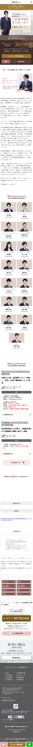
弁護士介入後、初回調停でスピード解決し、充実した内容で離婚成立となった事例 (16, 380)
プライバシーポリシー (6, 697)
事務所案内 (17, 658)
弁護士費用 (9, 677)
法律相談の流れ (22, 673)
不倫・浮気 (8, 371)
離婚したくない (5, 422)
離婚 (3, 371)
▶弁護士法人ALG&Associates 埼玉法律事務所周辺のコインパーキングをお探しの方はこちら (16, 519)
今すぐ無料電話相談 (17, 56)
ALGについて (21, 675)
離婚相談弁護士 (16, 731)
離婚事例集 (21, 677)
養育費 (23, 371)
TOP (7, 673)
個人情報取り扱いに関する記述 (8, 700)
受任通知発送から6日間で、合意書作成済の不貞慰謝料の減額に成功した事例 (16, 429)
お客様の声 (9, 679)
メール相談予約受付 (17, 633)
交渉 (3, 425)
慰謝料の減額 (24, 422)
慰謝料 (13, 371)
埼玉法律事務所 (5, 374)
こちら (20, 628)
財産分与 (19, 371)
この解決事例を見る (7, 414)
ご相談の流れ (21, 61)
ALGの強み (9, 675)
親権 (18, 590)
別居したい (20, 594)
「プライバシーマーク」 (14, 712)
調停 (28, 371)
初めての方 (5, 581)
